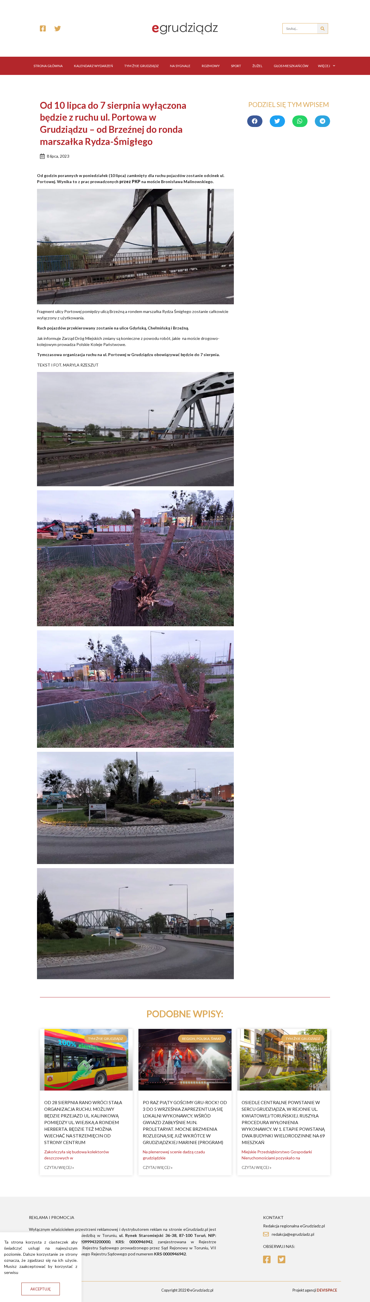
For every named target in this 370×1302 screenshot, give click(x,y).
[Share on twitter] (277, 121)
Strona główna (48, 66)
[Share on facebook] (254, 121)
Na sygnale (180, 66)
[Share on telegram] (322, 121)
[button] (40, 1289)
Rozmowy (211, 66)
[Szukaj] (322, 28)
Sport (236, 66)
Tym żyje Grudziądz (141, 66)
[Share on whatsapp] (300, 121)
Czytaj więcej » (59, 1168)
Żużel (257, 66)
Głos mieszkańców (291, 66)
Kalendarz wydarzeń (93, 66)
